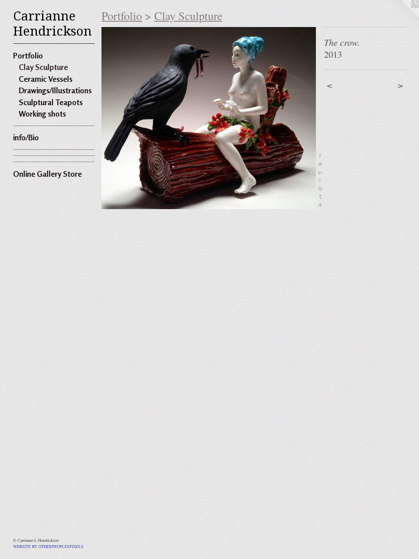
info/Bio (26, 137)
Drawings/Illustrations (55, 90)
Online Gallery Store (47, 173)
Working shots (42, 113)
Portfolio (28, 55)
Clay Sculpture (43, 67)
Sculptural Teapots (51, 102)
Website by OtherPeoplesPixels (48, 546)
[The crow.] (208, 118)
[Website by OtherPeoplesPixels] (402, 16)
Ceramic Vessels (45, 78)
